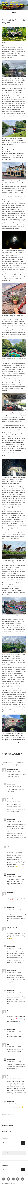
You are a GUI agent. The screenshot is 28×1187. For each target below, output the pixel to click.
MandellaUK (16, 18)
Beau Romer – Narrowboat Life (13, 3)
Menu (14, 12)
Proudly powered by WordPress (10, 1183)
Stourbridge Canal (11, 756)
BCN (6, 753)
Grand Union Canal (15, 754)
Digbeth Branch (13, 753)
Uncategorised (9, 751)
